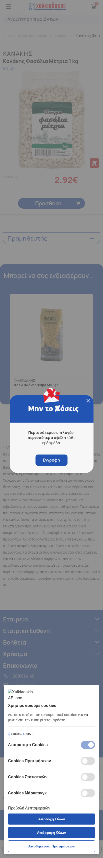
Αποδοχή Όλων (51, 819)
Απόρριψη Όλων (51, 833)
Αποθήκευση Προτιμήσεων (51, 846)
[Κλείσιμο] (88, 400)
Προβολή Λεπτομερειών (29, 808)
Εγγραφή (51, 460)
